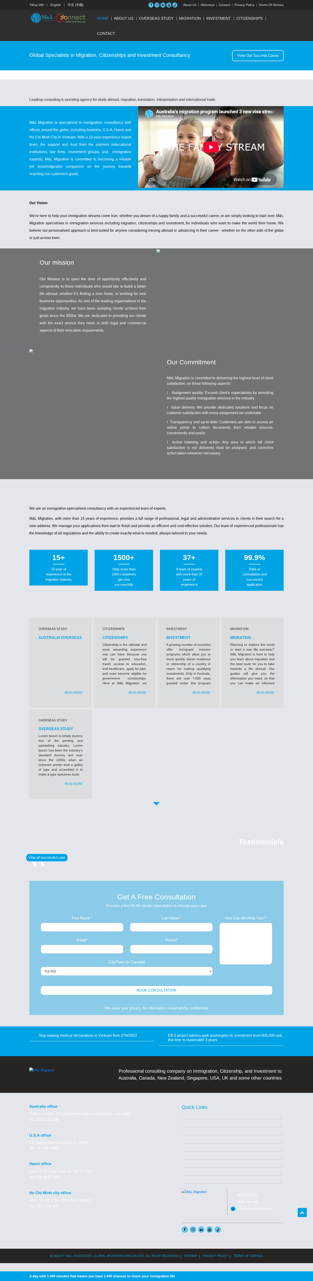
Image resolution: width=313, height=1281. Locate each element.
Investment (190, 1139)
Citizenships (192, 1147)
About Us (189, 5)
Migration (189, 1131)
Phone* (171, 940)
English (55, 5)
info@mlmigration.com (255, 1208)
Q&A (185, 1163)
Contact (224, 5)
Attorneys (207, 5)
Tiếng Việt (36, 5)
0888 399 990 (248, 1202)
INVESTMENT (218, 18)
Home (102, 18)
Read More (74, 692)
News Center (192, 1171)
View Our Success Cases (258, 56)
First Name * (82, 918)
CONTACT (106, 33)
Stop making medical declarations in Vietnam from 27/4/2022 (87, 1035)
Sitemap (191, 1256)
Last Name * (171, 918)
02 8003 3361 (248, 1195)
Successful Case (195, 1155)
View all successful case (46, 857)
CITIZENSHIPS (249, 18)
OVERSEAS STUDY (156, 18)
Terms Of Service (271, 5)
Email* (82, 940)
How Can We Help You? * (246, 918)
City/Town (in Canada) (127, 962)
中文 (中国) (76, 5)
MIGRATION (190, 18)
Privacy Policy (244, 5)
